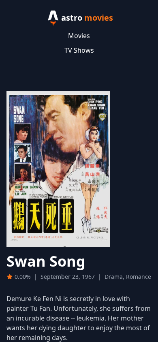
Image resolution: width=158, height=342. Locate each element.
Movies (79, 35)
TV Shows (79, 50)
